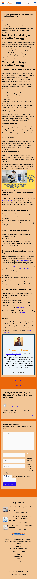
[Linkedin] (13, 372)
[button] (30, 3)
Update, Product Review (16, 19)
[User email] (23, 372)
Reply (32, 415)
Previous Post (18, 380)
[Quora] (21, 372)
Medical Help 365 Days (26, 269)
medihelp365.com (7, 200)
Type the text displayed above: (21, 476)
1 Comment (5, 19)
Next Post (18, 385)
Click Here (20, 307)
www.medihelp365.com (11, 267)
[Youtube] (18, 372)
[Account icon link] (28, 3)
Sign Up (9, 405)
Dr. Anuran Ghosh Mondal (13, 354)
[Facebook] (16, 372)
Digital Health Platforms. (22, 261)
